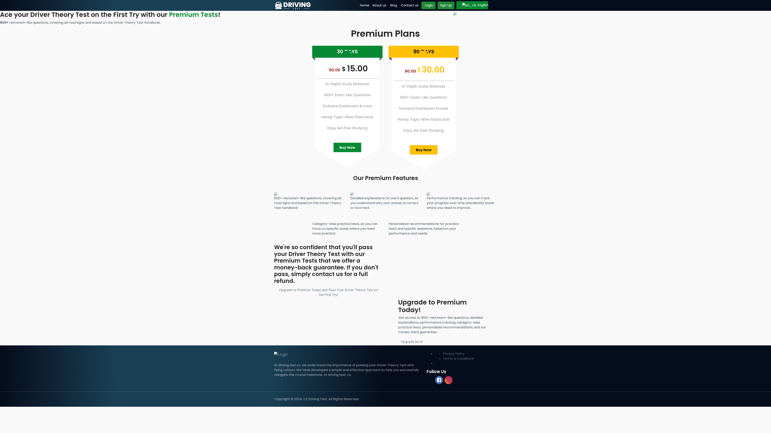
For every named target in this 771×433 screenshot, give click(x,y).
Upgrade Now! (412, 342)
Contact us (409, 5)
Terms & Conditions (458, 358)
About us (379, 5)
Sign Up (446, 5)
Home (364, 5)
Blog (393, 5)
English (480, 5)
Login (428, 5)
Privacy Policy (453, 353)
